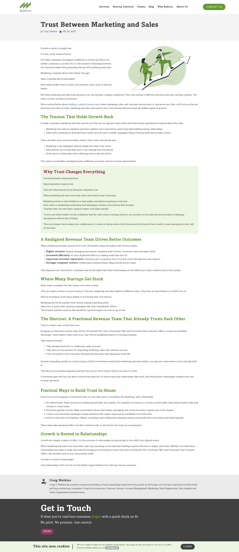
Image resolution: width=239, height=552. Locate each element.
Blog (151, 7)
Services (104, 7)
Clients (141, 7)
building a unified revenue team (84, 104)
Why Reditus (165, 7)
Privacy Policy (112, 548)
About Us (182, 7)
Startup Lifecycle (123, 7)
